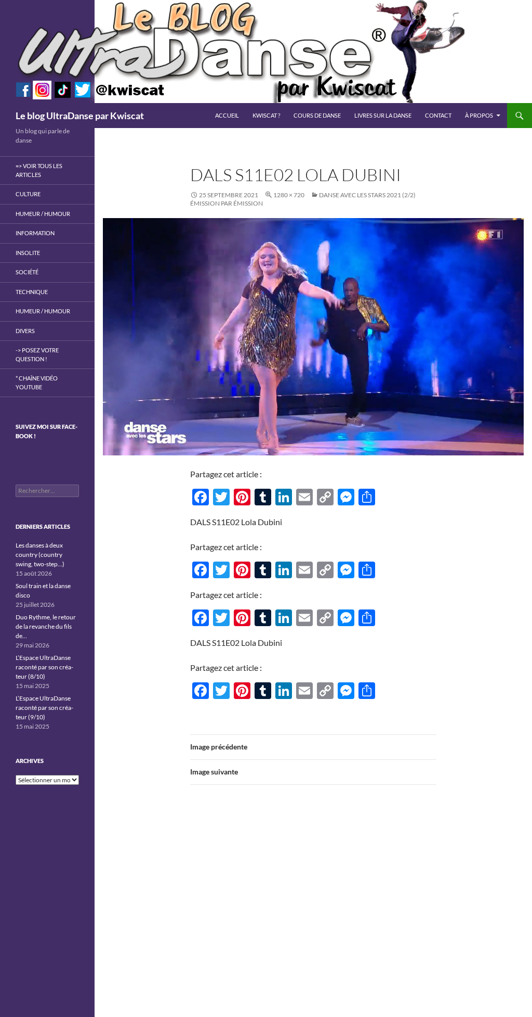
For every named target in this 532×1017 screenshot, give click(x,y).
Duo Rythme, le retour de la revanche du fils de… (46, 626)
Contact (438, 115)
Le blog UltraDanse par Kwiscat (80, 115)
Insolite (28, 252)
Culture (28, 193)
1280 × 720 (288, 195)
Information (35, 233)
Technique (32, 291)
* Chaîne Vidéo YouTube (37, 382)
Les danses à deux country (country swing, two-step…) (40, 554)
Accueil (227, 115)
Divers (25, 330)
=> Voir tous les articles (39, 170)
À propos (479, 115)
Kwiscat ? (266, 115)
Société (27, 272)
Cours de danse (317, 115)
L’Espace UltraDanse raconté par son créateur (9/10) (44, 707)
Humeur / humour (43, 213)
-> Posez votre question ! (37, 354)
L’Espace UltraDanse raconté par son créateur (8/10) (44, 667)
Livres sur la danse (382, 115)
